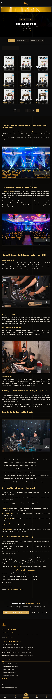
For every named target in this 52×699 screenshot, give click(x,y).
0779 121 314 (9, 637)
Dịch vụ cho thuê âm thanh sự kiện (10, 663)
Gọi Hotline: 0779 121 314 (39, 612)
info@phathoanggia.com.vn (11, 687)
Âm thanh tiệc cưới (37, 40)
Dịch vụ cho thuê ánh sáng (8, 669)
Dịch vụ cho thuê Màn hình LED (9, 672)
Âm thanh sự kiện (22, 40)
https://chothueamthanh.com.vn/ (14, 589)
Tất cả (11, 40)
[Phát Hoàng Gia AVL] (4, 624)
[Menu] (1, 2)
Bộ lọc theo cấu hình (11, 48)
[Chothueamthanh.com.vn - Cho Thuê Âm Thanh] (26, 3)
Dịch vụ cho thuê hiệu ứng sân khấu (10, 675)
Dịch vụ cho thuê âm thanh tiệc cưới (10, 666)
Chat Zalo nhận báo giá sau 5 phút (16, 612)
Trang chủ (22, 30)
